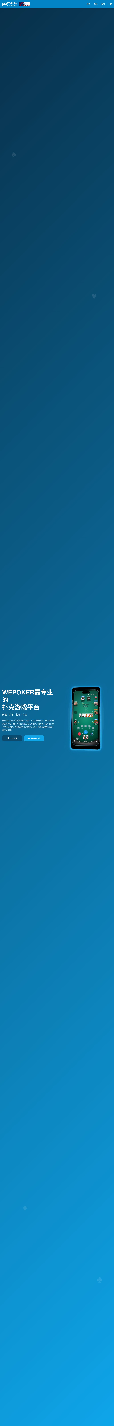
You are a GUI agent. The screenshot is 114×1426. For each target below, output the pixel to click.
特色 (96, 4)
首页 (88, 4)
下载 (110, 4)
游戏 (103, 4)
